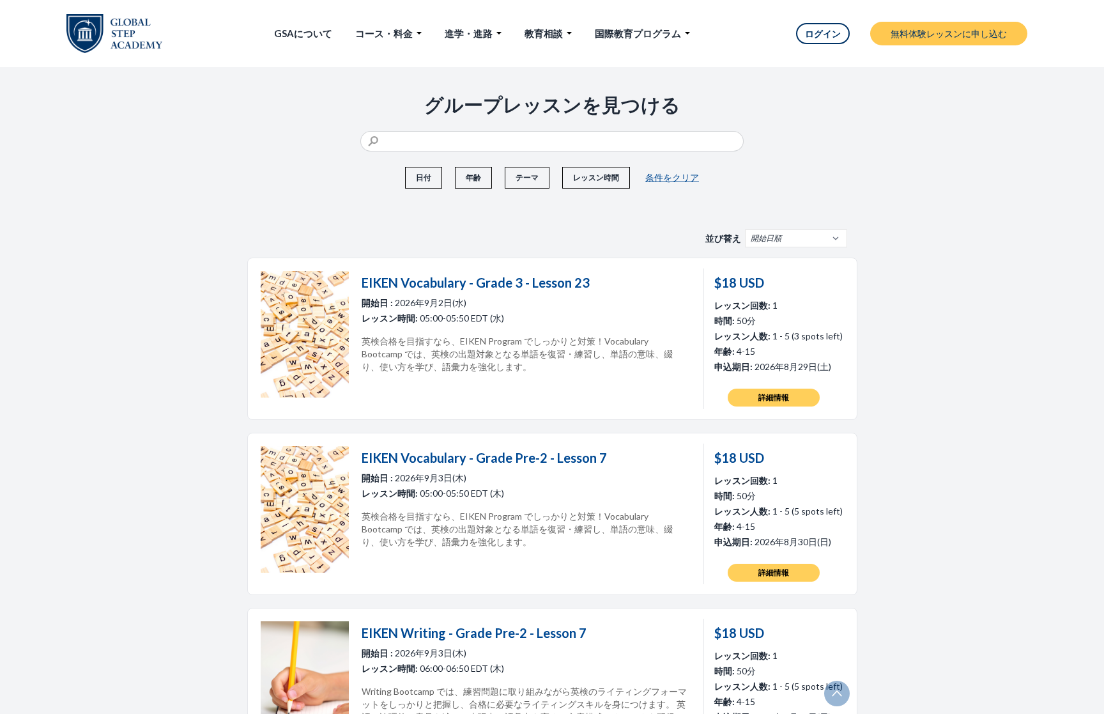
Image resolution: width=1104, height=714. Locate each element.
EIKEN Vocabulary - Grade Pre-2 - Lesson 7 (484, 457)
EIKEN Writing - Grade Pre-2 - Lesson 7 (474, 632)
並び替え (723, 238)
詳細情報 (773, 397)
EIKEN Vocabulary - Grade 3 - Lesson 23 (476, 282)
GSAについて (303, 33)
